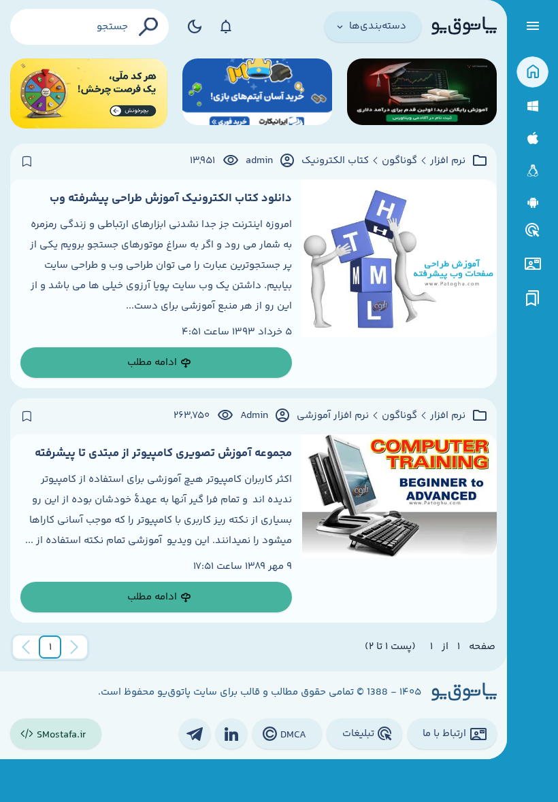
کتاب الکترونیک (335, 161)
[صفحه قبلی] (74, 647)
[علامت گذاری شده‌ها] (533, 299)
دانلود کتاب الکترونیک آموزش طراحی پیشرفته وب (171, 198)
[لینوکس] (532, 171)
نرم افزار (447, 161)
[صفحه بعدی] (26, 647)
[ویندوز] (532, 106)
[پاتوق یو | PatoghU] (464, 26)
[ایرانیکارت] (257, 93)
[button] (50, 647)
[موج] (422, 93)
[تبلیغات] (533, 230)
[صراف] (88, 93)
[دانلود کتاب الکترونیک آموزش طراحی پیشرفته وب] (399, 284)
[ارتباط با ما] (532, 264)
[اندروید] (532, 203)
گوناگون (399, 161)
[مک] (532, 138)
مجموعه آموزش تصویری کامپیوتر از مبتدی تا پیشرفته (163, 453)
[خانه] (532, 72)
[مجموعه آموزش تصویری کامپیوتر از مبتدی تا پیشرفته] (399, 528)
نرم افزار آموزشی (333, 415)
